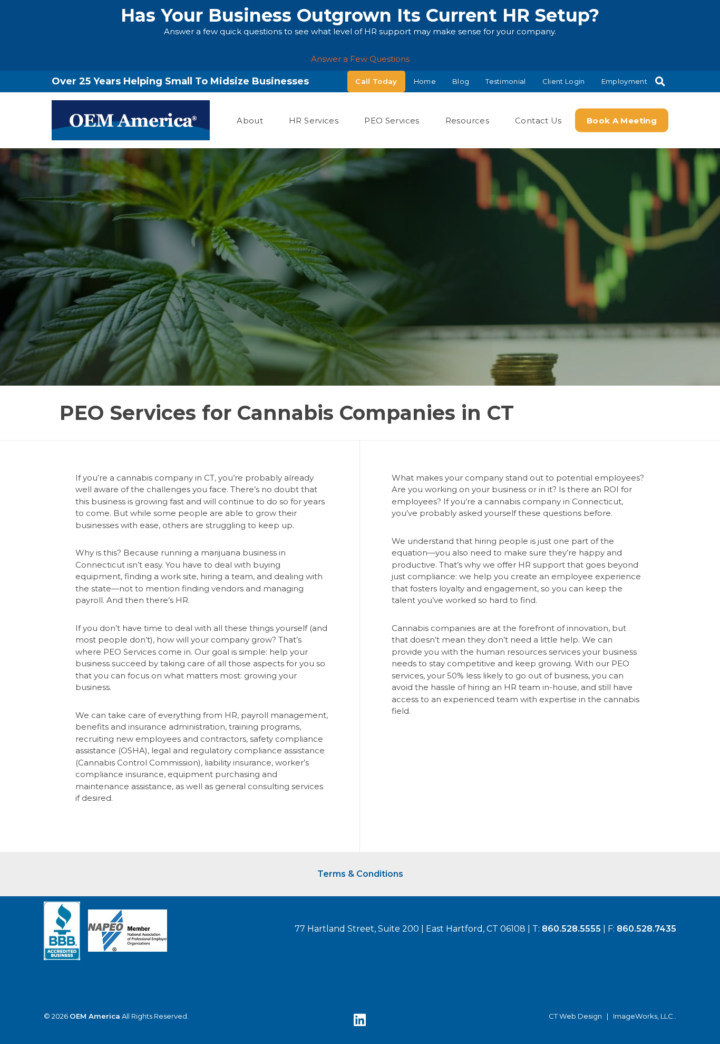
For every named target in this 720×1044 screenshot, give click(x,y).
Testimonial (505, 81)
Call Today (376, 81)
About (250, 120)
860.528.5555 (571, 929)
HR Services (313, 120)
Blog (460, 81)
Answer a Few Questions (360, 59)
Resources (467, 120)
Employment (624, 81)
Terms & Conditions (360, 874)
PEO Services (392, 120)
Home (425, 81)
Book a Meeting (622, 120)
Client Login (563, 81)
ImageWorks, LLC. (644, 1016)
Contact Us (538, 120)
